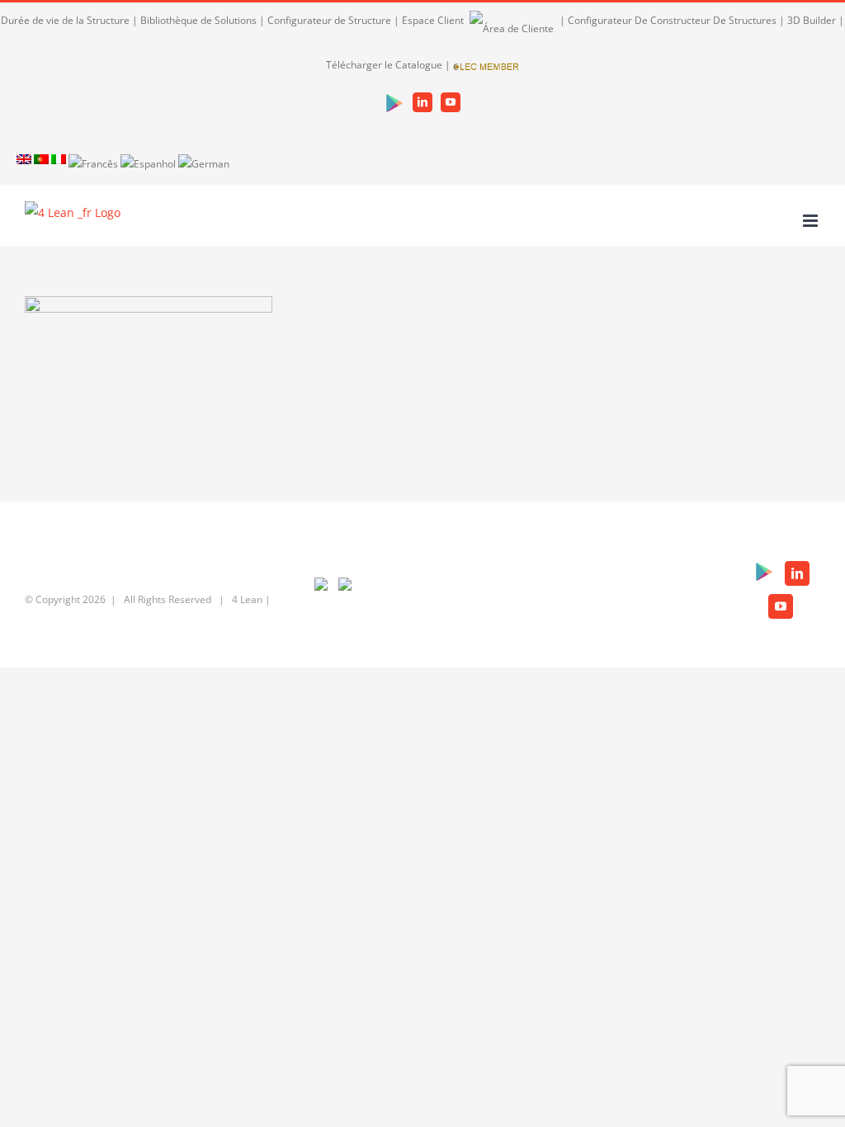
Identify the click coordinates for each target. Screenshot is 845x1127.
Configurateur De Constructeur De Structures (672, 20)
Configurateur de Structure (329, 20)
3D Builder (811, 20)
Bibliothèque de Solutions (198, 20)
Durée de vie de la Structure (65, 20)
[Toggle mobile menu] (811, 220)
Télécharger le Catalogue (384, 65)
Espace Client (434, 20)
